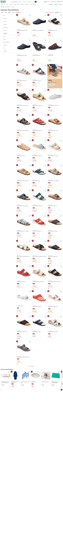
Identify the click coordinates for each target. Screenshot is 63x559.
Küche (7, 4)
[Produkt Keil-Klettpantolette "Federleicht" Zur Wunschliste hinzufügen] (61, 317)
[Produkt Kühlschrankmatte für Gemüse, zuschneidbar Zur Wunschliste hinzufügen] (59, 372)
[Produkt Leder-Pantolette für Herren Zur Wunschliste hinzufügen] (30, 40)
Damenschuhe (7, 6)
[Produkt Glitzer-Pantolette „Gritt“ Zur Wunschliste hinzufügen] (30, 115)
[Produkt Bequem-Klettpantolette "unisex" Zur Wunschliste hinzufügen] (30, 166)
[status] (22, 1)
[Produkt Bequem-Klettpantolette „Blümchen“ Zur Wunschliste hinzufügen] (30, 241)
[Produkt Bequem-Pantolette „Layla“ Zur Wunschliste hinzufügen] (30, 141)
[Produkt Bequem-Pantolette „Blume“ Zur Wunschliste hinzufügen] (45, 90)
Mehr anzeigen (31, 366)
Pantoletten (13, 6)
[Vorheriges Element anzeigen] (1, 390)
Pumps (4, 36)
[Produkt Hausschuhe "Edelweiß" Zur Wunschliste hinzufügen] (45, 40)
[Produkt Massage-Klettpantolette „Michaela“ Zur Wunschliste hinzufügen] (30, 342)
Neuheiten (55, 4)
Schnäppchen (51, 4)
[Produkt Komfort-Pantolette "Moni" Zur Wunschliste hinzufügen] (61, 141)
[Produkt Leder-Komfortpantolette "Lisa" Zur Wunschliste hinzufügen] (61, 15)
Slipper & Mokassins (6, 42)
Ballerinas (4, 21)
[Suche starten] (36, 1)
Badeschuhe (5, 18)
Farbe (13, 12)
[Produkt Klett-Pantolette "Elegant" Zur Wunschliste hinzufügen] (45, 216)
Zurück (4, 15)
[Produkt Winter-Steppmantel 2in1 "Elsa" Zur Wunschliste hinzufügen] (19, 372)
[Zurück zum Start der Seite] (62, 553)
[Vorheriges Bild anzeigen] (17, 21)
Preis (6, 12)
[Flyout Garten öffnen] (19, 4)
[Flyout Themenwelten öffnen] (5, 4)
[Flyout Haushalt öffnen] (12, 4)
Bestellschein (60, 4)
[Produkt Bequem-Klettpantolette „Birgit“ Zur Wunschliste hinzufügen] (30, 65)
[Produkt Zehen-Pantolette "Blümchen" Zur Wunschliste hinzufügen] (45, 292)
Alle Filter (17, 12)
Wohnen (14, 4)
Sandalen (4, 39)
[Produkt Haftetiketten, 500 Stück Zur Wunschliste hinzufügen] (49, 372)
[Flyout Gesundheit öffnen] (28, 4)
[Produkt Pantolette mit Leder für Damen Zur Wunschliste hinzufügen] (45, 15)
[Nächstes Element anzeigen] (61, 390)
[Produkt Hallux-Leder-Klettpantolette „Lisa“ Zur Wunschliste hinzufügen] (30, 15)
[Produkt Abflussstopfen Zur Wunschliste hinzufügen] (39, 372)
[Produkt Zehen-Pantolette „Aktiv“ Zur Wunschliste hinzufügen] (45, 166)
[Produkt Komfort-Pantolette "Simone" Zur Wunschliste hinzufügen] (30, 90)
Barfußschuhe (5, 27)
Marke (2, 12)
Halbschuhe (5, 24)
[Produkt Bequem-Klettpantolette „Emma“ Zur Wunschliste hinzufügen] (45, 141)
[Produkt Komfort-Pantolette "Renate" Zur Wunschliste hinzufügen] (45, 65)
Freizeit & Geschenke (33, 4)
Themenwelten (3, 4)
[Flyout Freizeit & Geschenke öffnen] (36, 4)
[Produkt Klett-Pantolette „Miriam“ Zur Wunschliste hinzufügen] (61, 115)
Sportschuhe (5, 45)
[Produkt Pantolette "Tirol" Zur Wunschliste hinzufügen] (61, 40)
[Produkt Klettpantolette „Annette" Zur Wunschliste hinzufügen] (30, 267)
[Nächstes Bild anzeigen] (30, 21)
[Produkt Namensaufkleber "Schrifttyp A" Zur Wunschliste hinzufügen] (9, 372)
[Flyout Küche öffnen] (8, 4)
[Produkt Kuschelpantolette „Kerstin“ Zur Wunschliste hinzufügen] (45, 317)
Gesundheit (26, 4)
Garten (18, 4)
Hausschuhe (5, 30)
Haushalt (10, 4)
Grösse (9, 12)
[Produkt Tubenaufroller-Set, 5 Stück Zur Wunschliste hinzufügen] (29, 372)
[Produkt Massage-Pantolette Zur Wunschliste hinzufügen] (30, 292)
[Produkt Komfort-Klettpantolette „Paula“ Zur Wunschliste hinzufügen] (45, 267)
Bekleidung (22, 4)
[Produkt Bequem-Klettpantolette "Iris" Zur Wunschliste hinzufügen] (45, 115)
